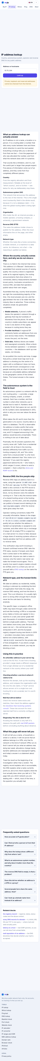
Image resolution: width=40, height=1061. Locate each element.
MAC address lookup (9, 1037)
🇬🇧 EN (31, 2)
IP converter (6, 1031)
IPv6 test (5, 1046)
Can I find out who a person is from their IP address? (20, 844)
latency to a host (9, 928)
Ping (25, 7)
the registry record (10, 914)
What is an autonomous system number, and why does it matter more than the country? (20, 862)
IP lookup (12, 7)
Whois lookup (6, 1010)
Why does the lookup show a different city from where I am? (19, 853)
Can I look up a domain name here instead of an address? (17, 899)
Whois (19, 7)
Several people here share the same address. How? (18, 890)
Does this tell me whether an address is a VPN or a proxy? (20, 881)
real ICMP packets (27, 723)
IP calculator (6, 1028)
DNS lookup (19, 569)
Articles (4, 1049)
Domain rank (6, 1040)
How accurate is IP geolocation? (17, 837)
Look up (20, 75)
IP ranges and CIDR (8, 1034)
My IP (5, 7)
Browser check (7, 1043)
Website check (7, 1025)
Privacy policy (6, 1056)
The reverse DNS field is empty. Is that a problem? (20, 873)
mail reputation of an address (14, 933)
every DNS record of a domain (14, 919)
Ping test (5, 1013)
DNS (31, 7)
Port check (5, 1022)
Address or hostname (11, 66)
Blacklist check (7, 1019)
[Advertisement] (20, 31)
